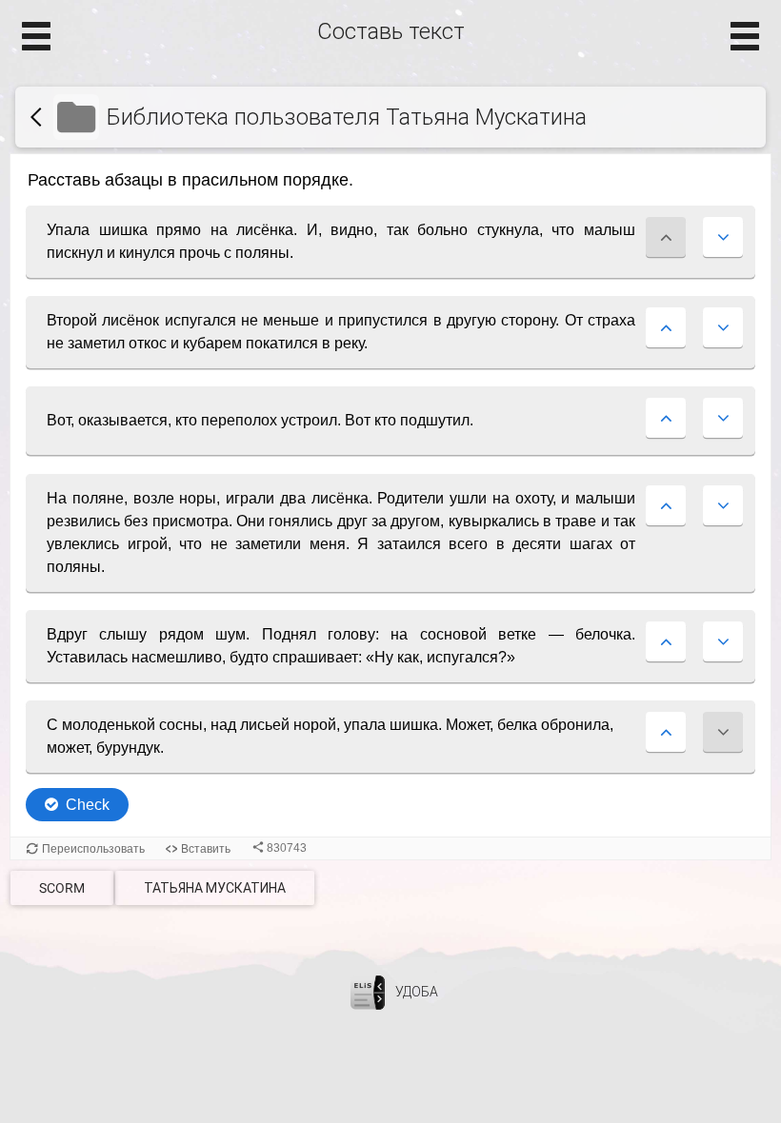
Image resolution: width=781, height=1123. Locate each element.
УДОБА (416, 991)
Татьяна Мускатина (215, 888)
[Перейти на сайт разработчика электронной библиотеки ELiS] (367, 991)
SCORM (62, 888)
